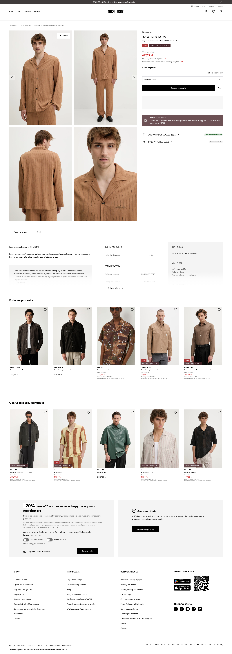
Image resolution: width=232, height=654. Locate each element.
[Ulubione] (213, 11)
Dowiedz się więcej (145, 529)
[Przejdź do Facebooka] (176, 609)
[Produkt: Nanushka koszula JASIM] (203, 438)
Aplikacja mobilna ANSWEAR (80, 599)
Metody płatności (128, 584)
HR (186, 645)
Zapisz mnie (87, 551)
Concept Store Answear (130, 599)
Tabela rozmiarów (215, 73)
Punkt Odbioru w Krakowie (132, 604)
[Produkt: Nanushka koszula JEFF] (72, 438)
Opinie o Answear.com (23, 584)
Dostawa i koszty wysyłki (131, 580)
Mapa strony (67, 645)
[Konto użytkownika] (206, 11)
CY (173, 645)
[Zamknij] (220, 2)
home (37, 11)
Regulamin (32, 645)
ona (11, 11)
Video (65, 35)
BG (169, 645)
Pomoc (123, 623)
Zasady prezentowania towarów (81, 604)
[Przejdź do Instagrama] (182, 609)
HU (190, 645)
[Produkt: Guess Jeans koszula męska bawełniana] (159, 336)
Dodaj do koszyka (178, 88)
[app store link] (182, 587)
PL (198, 645)
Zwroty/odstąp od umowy (131, 589)
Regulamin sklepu (74, 580)
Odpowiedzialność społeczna (26, 604)
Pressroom (18, 614)
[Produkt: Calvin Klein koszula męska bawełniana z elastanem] (203, 336)
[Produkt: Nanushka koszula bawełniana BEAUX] (29, 438)
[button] (182, 79)
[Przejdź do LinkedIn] (200, 609)
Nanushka (147, 32)
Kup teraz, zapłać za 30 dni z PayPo (136, 618)
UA (214, 645)
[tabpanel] (116, 263)
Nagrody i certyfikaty (23, 589)
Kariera (17, 618)
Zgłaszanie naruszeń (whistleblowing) (30, 609)
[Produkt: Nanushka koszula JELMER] (159, 438)
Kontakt (123, 628)
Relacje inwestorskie (22, 599)
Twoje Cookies (54, 645)
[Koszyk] (221, 11)
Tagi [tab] (39, 232)
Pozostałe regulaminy (76, 584)
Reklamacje (125, 594)
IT (194, 645)
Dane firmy (42, 645)
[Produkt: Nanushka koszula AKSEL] (116, 438)
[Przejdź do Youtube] (188, 609)
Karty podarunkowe (129, 609)
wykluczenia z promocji (49, 527)
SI (206, 645)
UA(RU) (220, 645)
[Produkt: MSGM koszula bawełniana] (116, 336)
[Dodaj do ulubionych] (220, 88)
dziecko (27, 11)
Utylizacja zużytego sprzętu (79, 609)
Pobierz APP (215, 120)
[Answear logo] (116, 12)
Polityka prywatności (17, 645)
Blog (69, 589)
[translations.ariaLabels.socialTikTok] (193, 609)
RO (202, 645)
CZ (178, 645)
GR (182, 645)
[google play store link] (182, 581)
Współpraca (19, 594)
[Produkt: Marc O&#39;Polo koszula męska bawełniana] (29, 336)
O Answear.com (21, 580)
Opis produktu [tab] (21, 232)
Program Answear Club (77, 594)
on (18, 11)
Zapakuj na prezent (129, 614)
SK (210, 645)
